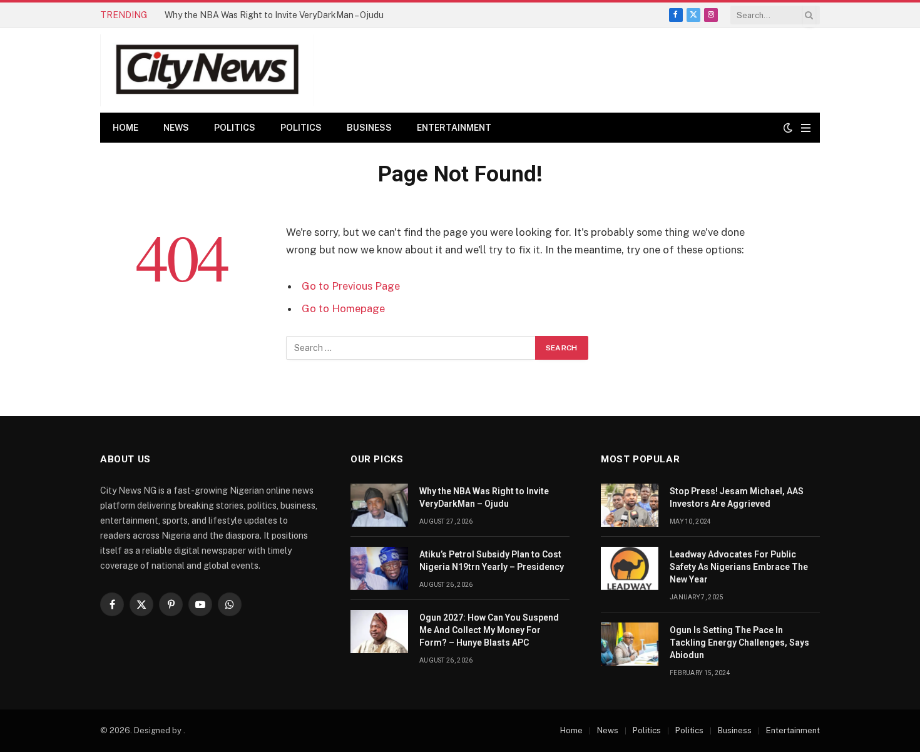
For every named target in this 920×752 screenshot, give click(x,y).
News (176, 128)
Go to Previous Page (351, 286)
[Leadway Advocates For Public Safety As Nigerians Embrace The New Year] (629, 568)
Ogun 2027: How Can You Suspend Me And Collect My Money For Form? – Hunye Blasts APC (489, 630)
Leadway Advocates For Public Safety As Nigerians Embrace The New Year (739, 566)
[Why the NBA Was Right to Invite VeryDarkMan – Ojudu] (379, 505)
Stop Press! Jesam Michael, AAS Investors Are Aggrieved (737, 497)
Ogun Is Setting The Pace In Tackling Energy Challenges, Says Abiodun (739, 642)
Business (369, 128)
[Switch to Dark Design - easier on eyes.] (787, 128)
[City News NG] (207, 70)
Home (125, 128)
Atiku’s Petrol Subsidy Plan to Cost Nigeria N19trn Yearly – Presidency (491, 560)
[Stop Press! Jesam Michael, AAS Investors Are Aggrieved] (629, 505)
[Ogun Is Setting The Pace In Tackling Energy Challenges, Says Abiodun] (629, 644)
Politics (234, 128)
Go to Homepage (343, 308)
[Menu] (805, 128)
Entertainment (454, 128)
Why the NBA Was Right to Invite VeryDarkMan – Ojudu (274, 15)
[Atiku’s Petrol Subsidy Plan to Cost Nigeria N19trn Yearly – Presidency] (379, 568)
